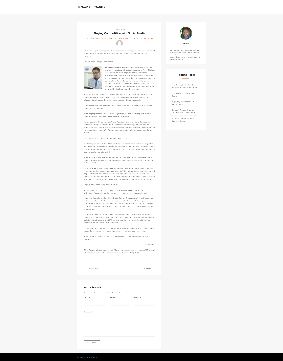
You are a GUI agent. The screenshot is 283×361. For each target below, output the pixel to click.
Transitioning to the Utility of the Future (183, 94)
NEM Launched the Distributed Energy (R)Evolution (183, 120)
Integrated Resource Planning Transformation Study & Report (183, 111)
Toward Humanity (91, 7)
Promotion (122, 38)
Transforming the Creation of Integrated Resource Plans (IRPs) (184, 86)
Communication (100, 38)
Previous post (93, 269)
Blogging (89, 38)
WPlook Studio (92, 357)
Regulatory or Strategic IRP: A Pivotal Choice (183, 103)
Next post (148, 269)
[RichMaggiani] (119, 43)
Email (112, 297)
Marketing (112, 38)
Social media (133, 38)
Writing (151, 38)
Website (137, 297)
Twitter (143, 38)
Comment (88, 312)
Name (87, 297)
